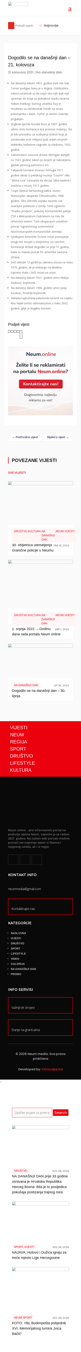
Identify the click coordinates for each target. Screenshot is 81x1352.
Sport (18, 1246)
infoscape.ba (52, 1069)
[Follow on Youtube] (37, 860)
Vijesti (69, 531)
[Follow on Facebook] (13, 860)
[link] (9, 331)
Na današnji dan (49, 72)
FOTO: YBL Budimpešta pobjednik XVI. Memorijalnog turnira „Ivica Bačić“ (39, 1328)
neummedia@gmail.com (24, 889)
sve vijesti (17, 472)
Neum (60, 531)
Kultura (34, 531)
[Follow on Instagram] (25, 860)
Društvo (20, 531)
